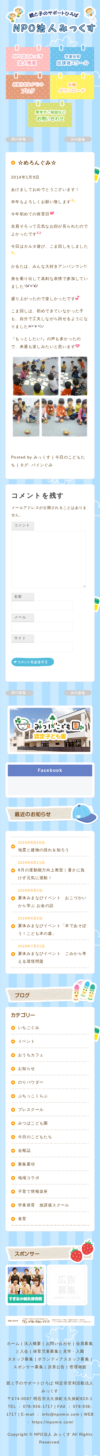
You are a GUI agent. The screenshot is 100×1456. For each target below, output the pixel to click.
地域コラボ (28, 1177)
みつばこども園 (33, 1123)
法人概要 (32, 1343)
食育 (22, 1218)
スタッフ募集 (20, 1359)
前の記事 (23, 139)
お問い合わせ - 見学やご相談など (50, 114)
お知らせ (26, 1068)
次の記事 (74, 139)
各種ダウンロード (72, 86)
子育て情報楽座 (33, 1191)
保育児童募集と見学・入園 (58, 1351)
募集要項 (26, 1164)
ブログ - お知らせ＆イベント (28, 86)
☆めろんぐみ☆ (37, 162)
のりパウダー (31, 1082)
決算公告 (56, 1367)
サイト (20, 638)
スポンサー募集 (28, 1367)
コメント (22, 525)
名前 (18, 596)
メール (20, 617)
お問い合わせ (58, 1343)
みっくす (42, 457)
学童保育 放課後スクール (43, 1205)
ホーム (13, 1343)
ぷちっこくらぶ (33, 1096)
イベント (26, 1041)
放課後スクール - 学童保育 (72, 58)
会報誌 (24, 1150)
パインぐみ (42, 465)
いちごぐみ (28, 1027)
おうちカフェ (31, 1055)
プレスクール (31, 1109)
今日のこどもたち (35, 1137)
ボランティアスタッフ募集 (63, 1359)
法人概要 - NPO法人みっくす (28, 58)
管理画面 (78, 1367)
